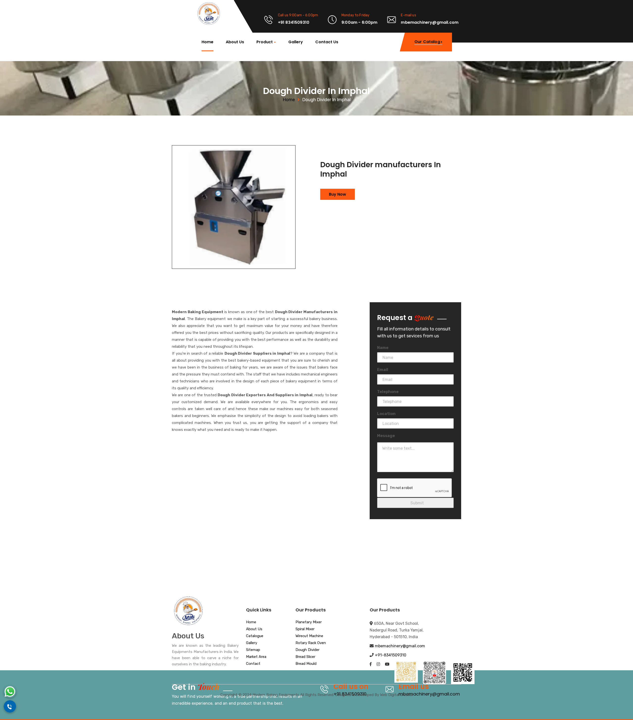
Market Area (256, 657)
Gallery (295, 42)
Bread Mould (305, 664)
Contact (253, 664)
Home (207, 42)
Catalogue (254, 636)
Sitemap (253, 650)
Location (386, 413)
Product (264, 42)
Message (386, 435)
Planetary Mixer (308, 622)
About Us (235, 42)
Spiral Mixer (305, 629)
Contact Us (326, 42)
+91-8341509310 (390, 655)
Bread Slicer (305, 657)
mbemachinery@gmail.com (400, 646)
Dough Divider (307, 650)
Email (382, 369)
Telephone (388, 391)
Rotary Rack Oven (310, 643)
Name (382, 347)
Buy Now (337, 194)
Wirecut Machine (309, 636)
